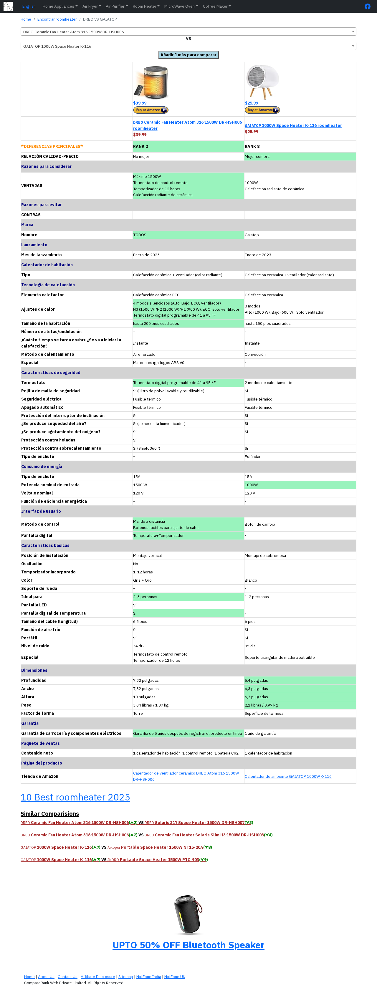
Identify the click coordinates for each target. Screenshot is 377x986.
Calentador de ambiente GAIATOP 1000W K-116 (288, 776)
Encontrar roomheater (57, 19)
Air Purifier (115, 6)
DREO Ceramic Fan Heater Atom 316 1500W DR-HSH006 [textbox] (73, 31)
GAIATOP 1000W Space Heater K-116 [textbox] (57, 46)
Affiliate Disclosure (98, 976)
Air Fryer (90, 6)
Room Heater (144, 6)
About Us (46, 976)
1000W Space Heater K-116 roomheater (293, 125)
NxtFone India (148, 976)
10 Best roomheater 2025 (75, 797)
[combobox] (188, 31)
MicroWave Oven (179, 6)
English (29, 6)
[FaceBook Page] (369, 6)
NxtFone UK (174, 976)
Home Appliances (58, 6)
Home (26, 19)
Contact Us (67, 976)
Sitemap (125, 976)
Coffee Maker (215, 6)
